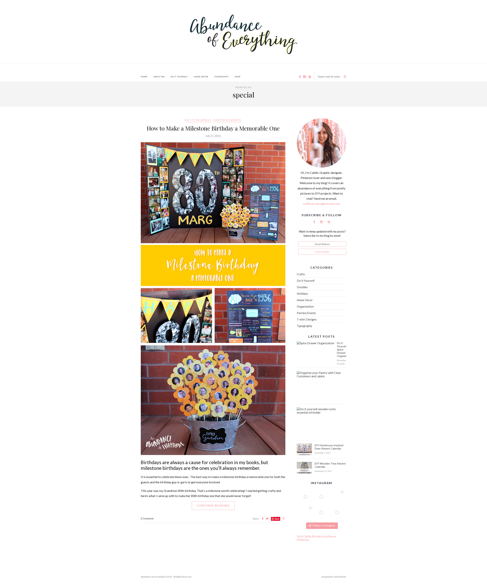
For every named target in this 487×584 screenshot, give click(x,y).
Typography (221, 76)
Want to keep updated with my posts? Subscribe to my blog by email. (322, 233)
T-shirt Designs (307, 319)
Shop (237, 76)
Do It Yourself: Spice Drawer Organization (341, 349)
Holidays (302, 293)
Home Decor (201, 76)
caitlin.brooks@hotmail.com (321, 203)
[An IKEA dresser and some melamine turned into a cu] (321, 513)
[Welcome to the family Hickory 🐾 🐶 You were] (337, 497)
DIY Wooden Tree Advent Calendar (330, 465)
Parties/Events (227, 120)
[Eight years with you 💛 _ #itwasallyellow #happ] (306, 497)
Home (144, 76)
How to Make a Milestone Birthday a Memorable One (213, 128)
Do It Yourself (179, 76)
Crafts (301, 274)
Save (277, 518)
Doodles (302, 287)
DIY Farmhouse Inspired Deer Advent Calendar (329, 447)
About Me (159, 76)
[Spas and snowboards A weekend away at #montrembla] (306, 513)
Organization (305, 306)
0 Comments (147, 518)
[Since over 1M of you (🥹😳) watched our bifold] (321, 497)
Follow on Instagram (324, 525)
